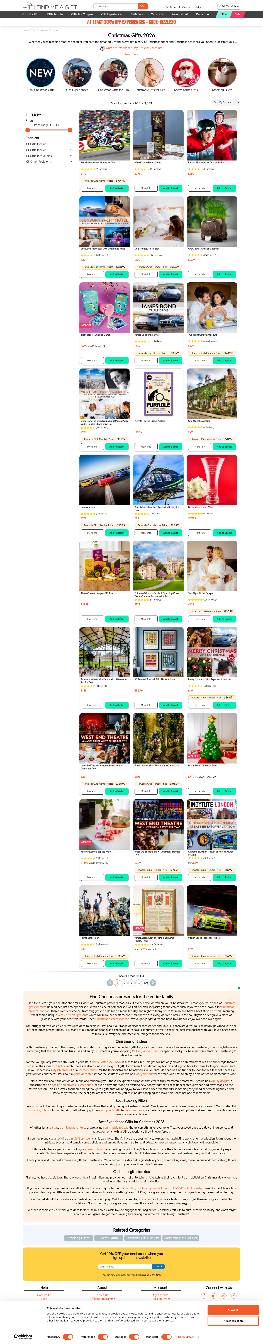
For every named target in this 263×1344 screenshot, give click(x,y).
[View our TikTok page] (234, 1296)
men (156, 1051)
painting (130, 1188)
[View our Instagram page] (213, 1296)
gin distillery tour (80, 1138)
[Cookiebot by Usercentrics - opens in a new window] (23, 1337)
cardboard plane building (152, 1188)
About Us (102, 1295)
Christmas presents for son (112, 1019)
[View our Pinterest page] (224, 1296)
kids (138, 1051)
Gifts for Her (38, 150)
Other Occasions (39, 30)
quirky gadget (220, 1081)
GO (142, 6)
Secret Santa (108, 1238)
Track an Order (160, 1299)
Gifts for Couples (41, 156)
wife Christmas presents (73, 1015)
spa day (53, 1128)
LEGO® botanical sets (187, 1188)
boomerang (145, 1199)
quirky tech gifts (109, 1110)
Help (198, 7)
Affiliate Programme (102, 1299)
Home (26, 30)
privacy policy (126, 1275)
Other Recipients (41, 162)
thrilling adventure (73, 1128)
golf (161, 1199)
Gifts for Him (38, 144)
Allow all (233, 1309)
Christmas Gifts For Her (180, 1238)
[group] (41, 75)
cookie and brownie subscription (72, 1085)
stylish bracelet (62, 1070)
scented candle (88, 1070)
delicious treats (134, 1110)
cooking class (93, 1149)
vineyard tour (144, 1074)
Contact (187, 7)
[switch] (103, 1337)
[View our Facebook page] (203, 1296)
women (147, 1051)
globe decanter (83, 1074)
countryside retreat (115, 1128)
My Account (172, 7)
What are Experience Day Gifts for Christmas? (135, 48)
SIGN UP (158, 1266)
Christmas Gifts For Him (143, 1238)
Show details (186, 1336)
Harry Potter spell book (106, 1062)
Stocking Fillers (78, 1238)
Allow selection (233, 1320)
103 (146, 983)
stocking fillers (39, 1110)
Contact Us (44, 1295)
